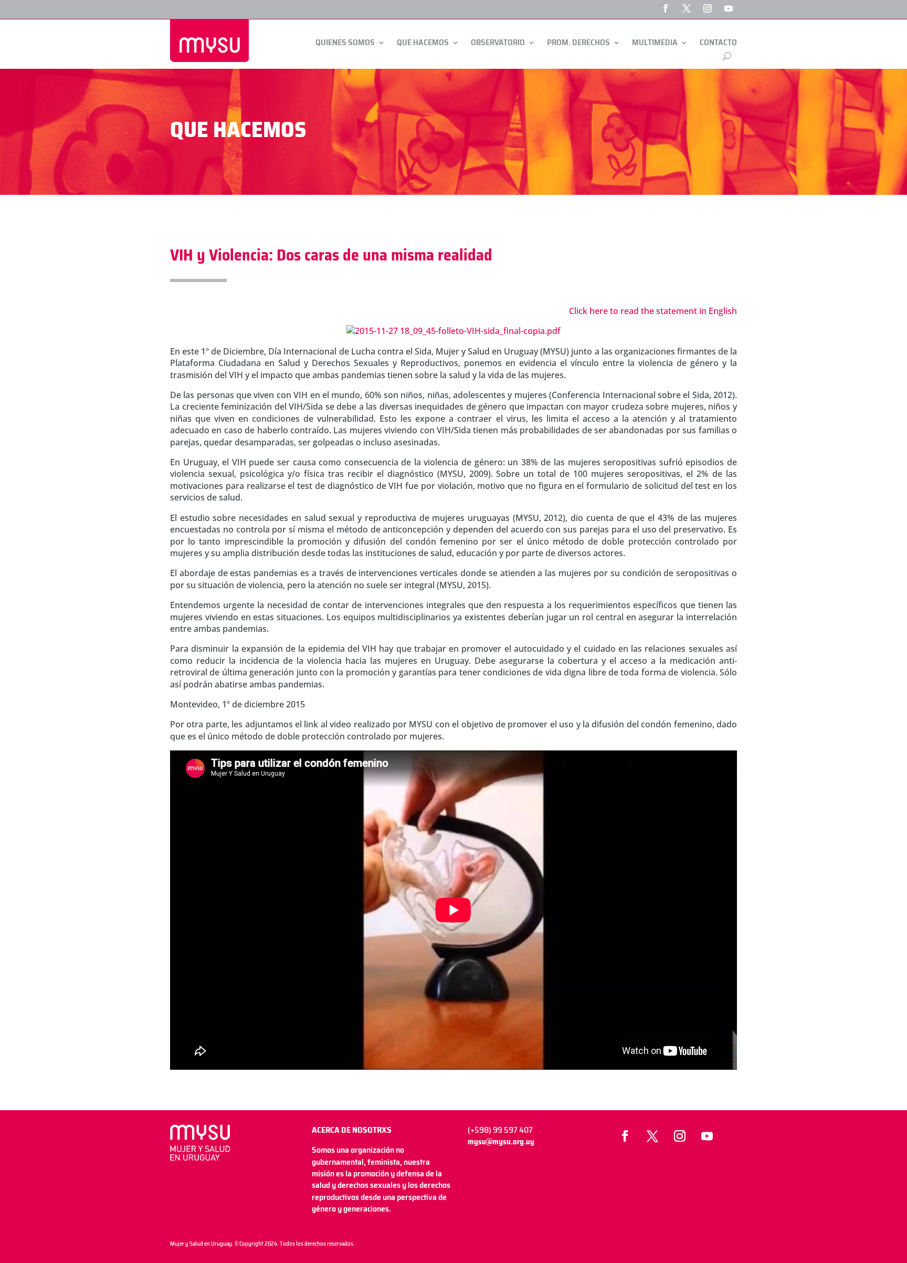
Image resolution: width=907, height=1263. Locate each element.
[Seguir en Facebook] (665, 8)
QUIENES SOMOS (345, 43)
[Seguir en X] (686, 8)
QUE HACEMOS (423, 43)
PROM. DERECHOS (578, 43)
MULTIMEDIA (655, 43)
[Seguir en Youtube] (728, 8)
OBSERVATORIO (498, 43)
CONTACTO (718, 43)
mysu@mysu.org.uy (501, 1141)
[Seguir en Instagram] (707, 8)
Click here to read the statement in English (653, 311)
